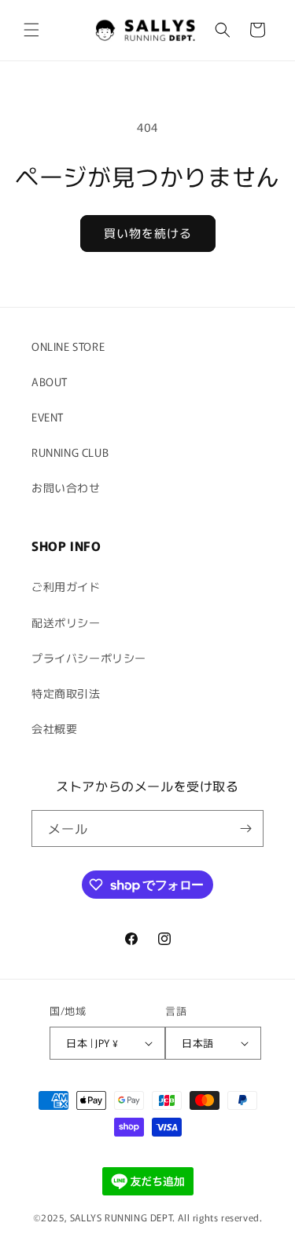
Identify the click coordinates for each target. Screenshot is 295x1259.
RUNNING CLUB (70, 452)
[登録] (245, 828)
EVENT (47, 417)
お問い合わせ (66, 487)
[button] (31, 30)
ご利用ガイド (66, 586)
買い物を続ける (148, 232)
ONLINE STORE (68, 346)
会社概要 (54, 728)
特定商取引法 (66, 693)
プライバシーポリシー (88, 658)
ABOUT (49, 381)
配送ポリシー (66, 622)
